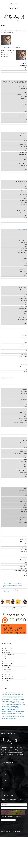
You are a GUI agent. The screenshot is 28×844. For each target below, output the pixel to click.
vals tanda (11, 713)
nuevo (17, 692)
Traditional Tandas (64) (9, 678)
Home (2, 30)
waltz (7, 696)
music (14, 585)
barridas (4, 713)
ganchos (21, 694)
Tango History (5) (7, 671)
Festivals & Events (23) (8, 663)
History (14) (6, 656)
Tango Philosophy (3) (8, 676)
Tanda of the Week (17, 703)
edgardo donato (13, 583)
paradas (17, 701)
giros (11, 694)
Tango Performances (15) (9, 654)
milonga (18, 709)
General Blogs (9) (7, 665)
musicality (8, 697)
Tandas (5, 587)
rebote (7, 713)
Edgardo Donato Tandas (10, 47)
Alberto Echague (6, 701)
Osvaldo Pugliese (14, 706)
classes (12, 709)
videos (4, 704)
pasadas (10, 696)
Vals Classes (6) (7, 652)
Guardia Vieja (20, 696)
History (4, 774)
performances (21, 711)
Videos (4, 771)
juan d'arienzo (5, 694)
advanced (21, 692)
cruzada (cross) (14, 716)
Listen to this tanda (7, 378)
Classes (4, 783)
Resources (5, 786)
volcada (4, 696)
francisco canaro (12, 718)
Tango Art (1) (6, 667)
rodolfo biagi (9, 711)
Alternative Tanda (18, 698)
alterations (16, 704)
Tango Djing (6, 591)
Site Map (4, 789)
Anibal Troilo (12, 701)
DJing (7, 583)
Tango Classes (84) (8, 648)
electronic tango (17, 713)
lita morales (9, 585)
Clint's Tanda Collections (21, 30)
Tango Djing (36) (7, 669)
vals (3, 716)
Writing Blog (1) (7, 680)
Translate (18, 609)
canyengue (15, 696)
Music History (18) (7, 658)
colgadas (4, 711)
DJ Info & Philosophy (10, 30)
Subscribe (5, 823)
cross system (5, 692)
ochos (14, 699)
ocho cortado (16, 694)
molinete (22, 699)
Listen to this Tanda (22, 229)
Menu (4, 25)
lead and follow (10, 704)
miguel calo (9, 699)
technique (18, 699)
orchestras (18, 585)
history (7, 706)
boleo (3, 706)
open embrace (5, 718)
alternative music (6, 707)
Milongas (4, 780)
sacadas (21, 716)
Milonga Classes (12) (8, 650)
